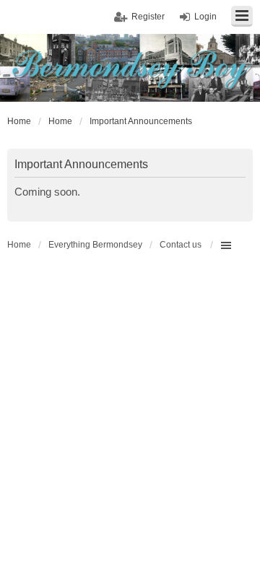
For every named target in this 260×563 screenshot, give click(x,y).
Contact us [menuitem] (181, 245)
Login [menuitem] (205, 17)
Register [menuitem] (148, 17)
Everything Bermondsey (95, 245)
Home (19, 245)
